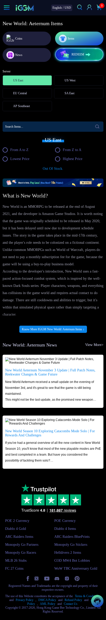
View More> (94, 345)
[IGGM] (24, 8)
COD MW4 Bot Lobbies (72, 560)
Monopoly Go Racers (20, 553)
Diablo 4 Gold (15, 529)
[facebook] (27, 578)
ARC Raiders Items (19, 537)
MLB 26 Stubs (15, 560)
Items (71, 38)
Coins (18, 38)
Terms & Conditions (87, 596)
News (18, 55)
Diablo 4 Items (65, 529)
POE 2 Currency (17, 521)
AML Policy (47, 604)
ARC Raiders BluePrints (72, 537)
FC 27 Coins (14, 568)
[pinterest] (77, 578)
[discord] (57, 578)
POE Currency (65, 521)
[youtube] (46, 578)
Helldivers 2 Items (67, 553)
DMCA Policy (47, 600)
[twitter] (36, 578)
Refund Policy (73, 600)
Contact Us (70, 604)
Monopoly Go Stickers (70, 545)
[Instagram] (66, 578)
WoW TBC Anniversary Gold (75, 568)
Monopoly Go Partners (21, 545)
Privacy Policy (24, 600)
